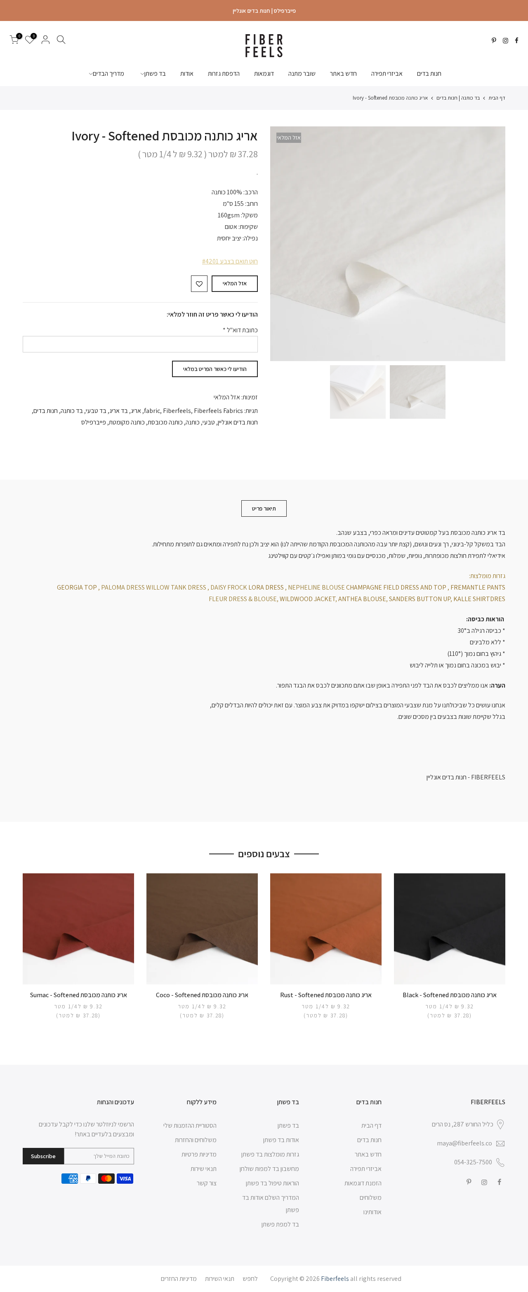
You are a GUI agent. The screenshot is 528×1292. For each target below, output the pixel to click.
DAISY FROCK (228, 587)
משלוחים (371, 1197)
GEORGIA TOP (77, 587)
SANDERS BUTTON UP (419, 599)
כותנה (193, 422)
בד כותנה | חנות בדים (458, 97)
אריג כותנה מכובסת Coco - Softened (202, 995)
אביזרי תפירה (387, 73)
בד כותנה (72, 410)
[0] (14, 41)
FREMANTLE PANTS (477, 587)
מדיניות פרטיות (199, 1154)
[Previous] (491, 244)
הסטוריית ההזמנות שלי (190, 1125)
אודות (186, 73)
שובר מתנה (302, 73)
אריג (136, 410)
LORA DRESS (266, 587)
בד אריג (118, 410)
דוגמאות (264, 73)
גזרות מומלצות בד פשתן (270, 1154)
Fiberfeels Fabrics (218, 410)
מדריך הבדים (108, 73)
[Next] (284, 244)
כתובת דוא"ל (240, 330)
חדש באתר (343, 73)
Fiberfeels (177, 410)
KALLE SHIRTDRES (479, 599)
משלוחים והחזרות (196, 1140)
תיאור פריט (264, 508)
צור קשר (207, 1183)
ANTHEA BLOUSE (362, 599)
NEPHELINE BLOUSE (316, 587)
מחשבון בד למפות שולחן (269, 1168)
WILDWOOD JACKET (307, 599)
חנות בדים (429, 73)
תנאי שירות (204, 1168)
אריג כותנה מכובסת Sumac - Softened (78, 995)
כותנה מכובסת (165, 422)
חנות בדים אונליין (238, 422)
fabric (152, 410)
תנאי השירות (219, 1278)
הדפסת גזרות (224, 73)
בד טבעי (96, 410)
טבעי (209, 422)
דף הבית (496, 97)
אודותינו (372, 1212)
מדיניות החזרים (179, 1278)
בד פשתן (155, 73)
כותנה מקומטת (127, 422)
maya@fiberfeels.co (464, 1143)
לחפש (250, 1278)
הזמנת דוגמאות (363, 1183)
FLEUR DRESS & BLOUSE (243, 599)
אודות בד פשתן (281, 1140)
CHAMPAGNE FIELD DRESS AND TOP (396, 587)
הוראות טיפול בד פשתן (272, 1183)
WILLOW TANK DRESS (176, 587)
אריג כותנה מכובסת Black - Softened (450, 995)
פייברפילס (93, 422)
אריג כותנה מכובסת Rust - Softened (326, 995)
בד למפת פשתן (280, 1224)
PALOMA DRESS (123, 587)
